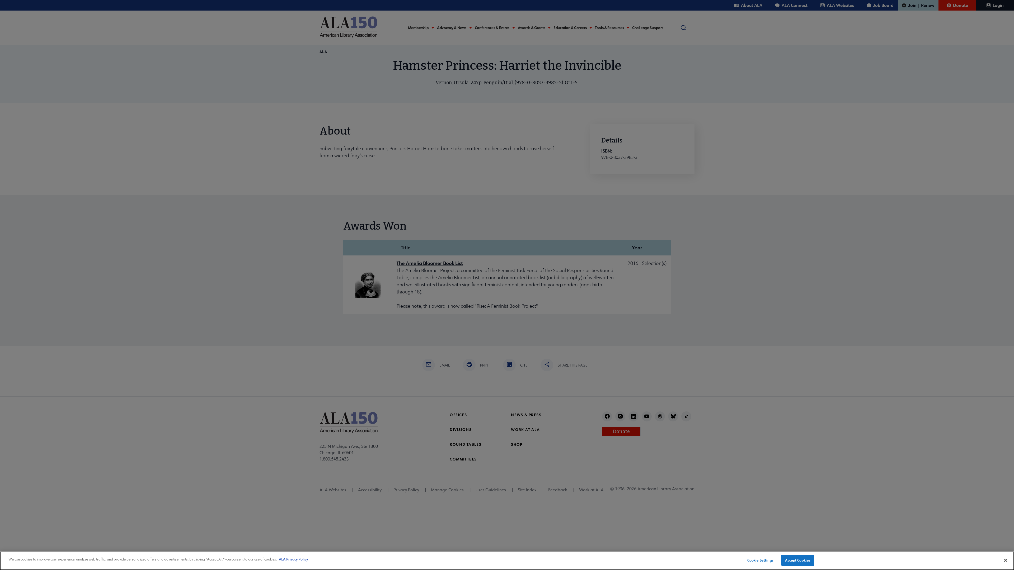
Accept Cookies (797, 560)
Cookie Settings (760, 560)
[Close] (1005, 560)
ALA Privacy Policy (293, 559)
